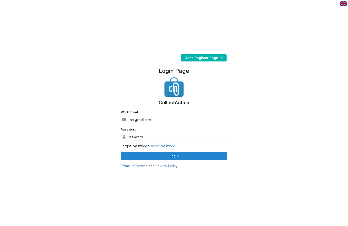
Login (174, 156)
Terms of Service (134, 166)
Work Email (129, 112)
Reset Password (162, 146)
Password (129, 129)
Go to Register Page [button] (201, 58)
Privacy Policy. (167, 166)
